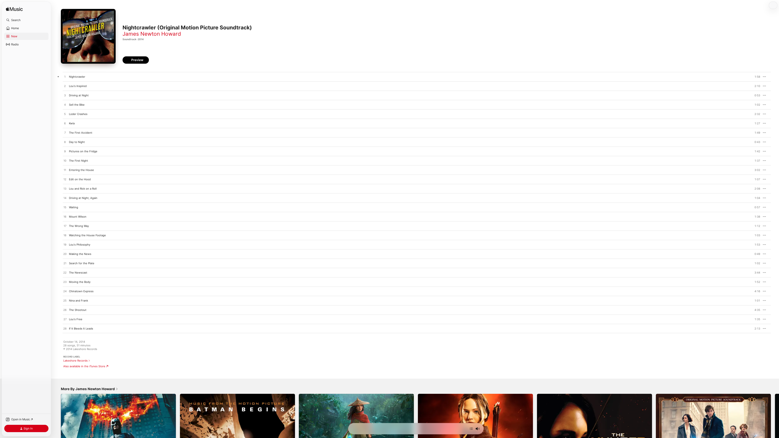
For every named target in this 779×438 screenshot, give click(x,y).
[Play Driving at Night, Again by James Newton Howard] (65, 198)
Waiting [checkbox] (73, 207)
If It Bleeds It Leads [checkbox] (81, 328)
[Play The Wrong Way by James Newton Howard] (65, 226)
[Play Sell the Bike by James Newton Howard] (65, 105)
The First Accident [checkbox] (80, 132)
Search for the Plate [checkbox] (81, 263)
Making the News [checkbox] (80, 254)
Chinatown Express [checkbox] (81, 291)
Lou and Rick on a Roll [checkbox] (83, 188)
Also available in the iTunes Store (84, 366)
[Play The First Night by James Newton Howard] (65, 161)
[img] (14, 9)
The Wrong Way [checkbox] (79, 226)
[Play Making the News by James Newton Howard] (65, 254)
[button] (26, 20)
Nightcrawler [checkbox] (77, 76)
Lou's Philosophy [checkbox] (79, 244)
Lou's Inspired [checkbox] (78, 86)
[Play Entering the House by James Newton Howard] (65, 170)
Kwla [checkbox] (72, 123)
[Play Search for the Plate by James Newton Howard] (65, 263)
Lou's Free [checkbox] (75, 319)
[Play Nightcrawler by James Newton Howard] (65, 77)
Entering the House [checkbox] (81, 170)
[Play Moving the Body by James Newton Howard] (65, 282)
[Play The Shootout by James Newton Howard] (65, 310)
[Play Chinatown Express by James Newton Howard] (65, 291)
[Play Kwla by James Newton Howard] (65, 123)
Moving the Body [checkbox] (79, 281)
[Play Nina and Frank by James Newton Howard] (65, 301)
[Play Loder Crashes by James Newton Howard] (65, 114)
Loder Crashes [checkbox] (78, 114)
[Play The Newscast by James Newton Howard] (65, 273)
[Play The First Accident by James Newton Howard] (65, 133)
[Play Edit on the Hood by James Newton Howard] (65, 179)
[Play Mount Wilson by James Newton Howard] (65, 217)
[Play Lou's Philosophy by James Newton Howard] (65, 245)
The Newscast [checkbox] (78, 272)
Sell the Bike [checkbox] (77, 104)
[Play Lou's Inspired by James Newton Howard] (65, 86)
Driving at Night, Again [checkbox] (83, 198)
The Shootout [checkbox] (77, 309)
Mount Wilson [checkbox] (77, 216)
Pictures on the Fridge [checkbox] (83, 151)
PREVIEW (755, 76)
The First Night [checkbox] (78, 160)
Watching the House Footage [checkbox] (87, 235)
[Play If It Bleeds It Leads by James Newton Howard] (65, 329)
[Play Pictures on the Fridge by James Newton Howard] (65, 151)
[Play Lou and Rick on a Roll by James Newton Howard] (65, 189)
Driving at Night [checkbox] (79, 95)
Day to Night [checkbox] (77, 142)
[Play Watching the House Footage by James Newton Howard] (65, 235)
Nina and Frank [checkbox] (78, 300)
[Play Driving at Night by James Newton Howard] (65, 95)
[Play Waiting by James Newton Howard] (65, 207)
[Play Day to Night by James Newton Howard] (65, 142)
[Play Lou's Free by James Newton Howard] (65, 319)
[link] (89, 389)
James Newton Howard (152, 34)
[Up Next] (471, 429)
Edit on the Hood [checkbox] (80, 179)
